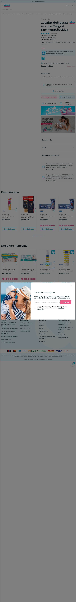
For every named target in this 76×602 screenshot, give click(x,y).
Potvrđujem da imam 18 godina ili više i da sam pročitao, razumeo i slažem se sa (52, 308)
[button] (71, 285)
